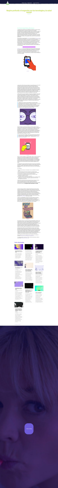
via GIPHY (28, 125)
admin (37, 253)
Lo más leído (16, 269)
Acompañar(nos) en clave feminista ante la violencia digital (18, 289)
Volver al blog (29, 428)
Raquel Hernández (18, 290)
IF (41, 253)
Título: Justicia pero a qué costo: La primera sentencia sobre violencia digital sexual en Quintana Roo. (28, 270)
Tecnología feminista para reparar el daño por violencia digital (18, 251)
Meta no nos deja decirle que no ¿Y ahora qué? (39, 292)
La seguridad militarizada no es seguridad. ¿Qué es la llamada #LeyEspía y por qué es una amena (39, 251)
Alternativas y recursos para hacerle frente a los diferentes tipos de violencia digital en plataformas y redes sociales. (29, 290)
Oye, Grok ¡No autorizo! (28, 250)
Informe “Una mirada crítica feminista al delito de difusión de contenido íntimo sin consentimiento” (39, 273)
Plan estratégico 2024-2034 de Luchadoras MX (18, 267)
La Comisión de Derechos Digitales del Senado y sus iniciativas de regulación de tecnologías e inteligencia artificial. (18, 309)
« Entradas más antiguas (17, 324)
